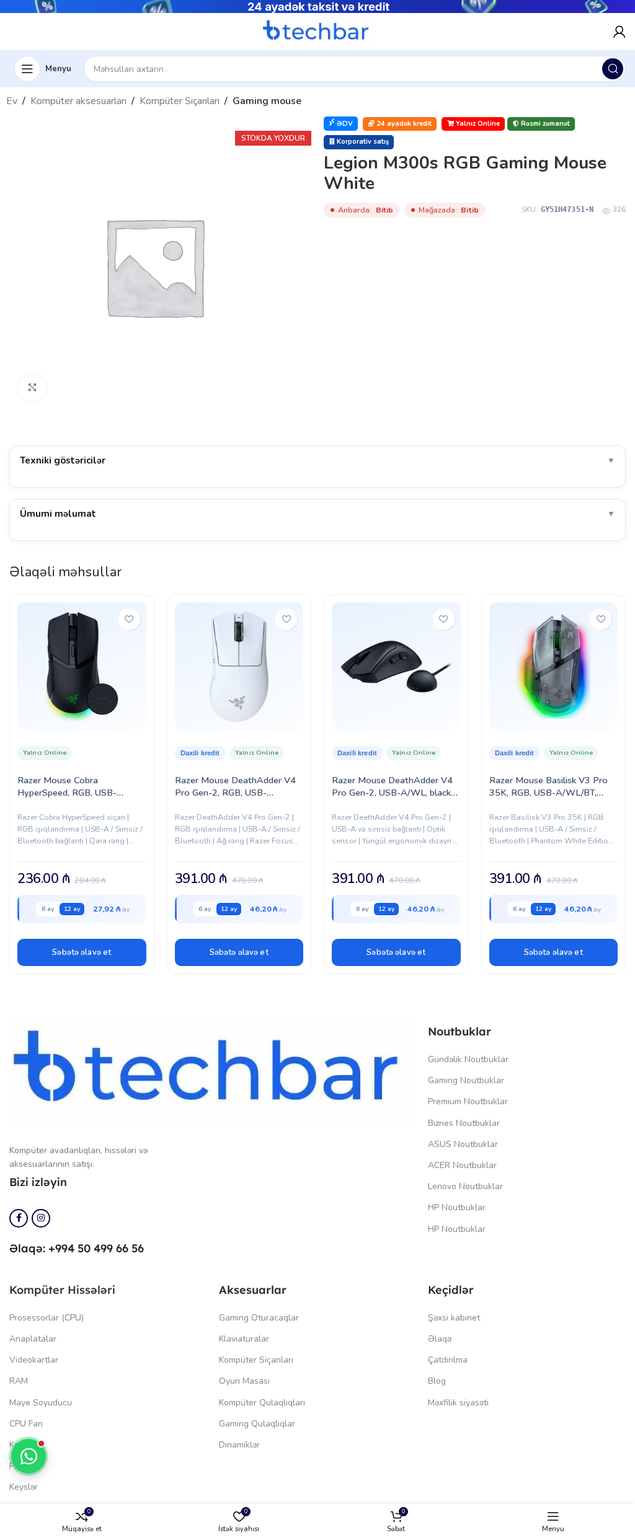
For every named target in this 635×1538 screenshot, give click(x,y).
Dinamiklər (239, 1445)
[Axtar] (612, 68)
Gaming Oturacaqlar (259, 1318)
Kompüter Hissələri (62, 1290)
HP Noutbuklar (457, 1207)
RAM (18, 1381)
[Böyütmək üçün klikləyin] (33, 388)
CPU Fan (26, 1424)
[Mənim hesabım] (619, 31)
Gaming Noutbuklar (466, 1080)
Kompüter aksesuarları (78, 101)
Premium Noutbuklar (468, 1101)
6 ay (48, 908)
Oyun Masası (244, 1381)
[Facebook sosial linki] (18, 1218)
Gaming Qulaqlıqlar (257, 1424)
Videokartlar (33, 1360)
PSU (17, 1466)
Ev (11, 101)
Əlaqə (439, 1339)
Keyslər (23, 1487)
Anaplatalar (32, 1339)
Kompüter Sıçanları (180, 101)
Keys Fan (27, 1445)
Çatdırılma (448, 1360)
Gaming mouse (267, 101)
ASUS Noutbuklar (463, 1144)
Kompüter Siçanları (256, 1360)
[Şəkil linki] (212, 1071)
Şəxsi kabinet (454, 1318)
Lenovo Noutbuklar (465, 1186)
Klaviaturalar (244, 1339)
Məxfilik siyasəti (458, 1402)
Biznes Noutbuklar (464, 1123)
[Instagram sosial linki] (41, 1218)
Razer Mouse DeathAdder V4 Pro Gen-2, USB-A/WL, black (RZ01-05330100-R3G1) (392, 792)
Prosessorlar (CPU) (46, 1318)
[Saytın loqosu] (317, 31)
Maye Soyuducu (40, 1402)
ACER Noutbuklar (462, 1165)
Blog (437, 1381)
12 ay (72, 908)
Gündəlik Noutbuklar (468, 1059)
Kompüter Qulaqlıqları (262, 1402)
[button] (81, 952)
